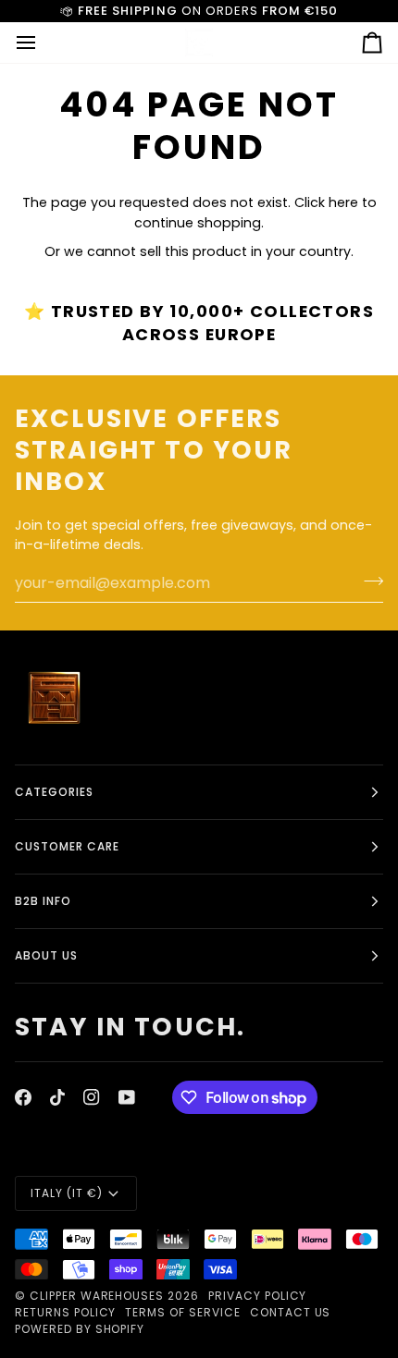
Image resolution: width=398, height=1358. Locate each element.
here (343, 202)
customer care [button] (66, 846)
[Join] (368, 580)
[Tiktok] (57, 1097)
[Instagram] (91, 1097)
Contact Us (290, 1312)
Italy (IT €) (67, 1193)
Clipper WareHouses (97, 1295)
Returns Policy (65, 1312)
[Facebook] (23, 1097)
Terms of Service (182, 1312)
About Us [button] (46, 955)
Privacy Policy (257, 1295)
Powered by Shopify (79, 1329)
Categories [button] (54, 792)
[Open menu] (42, 42)
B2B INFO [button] (43, 901)
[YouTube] (126, 1097)
